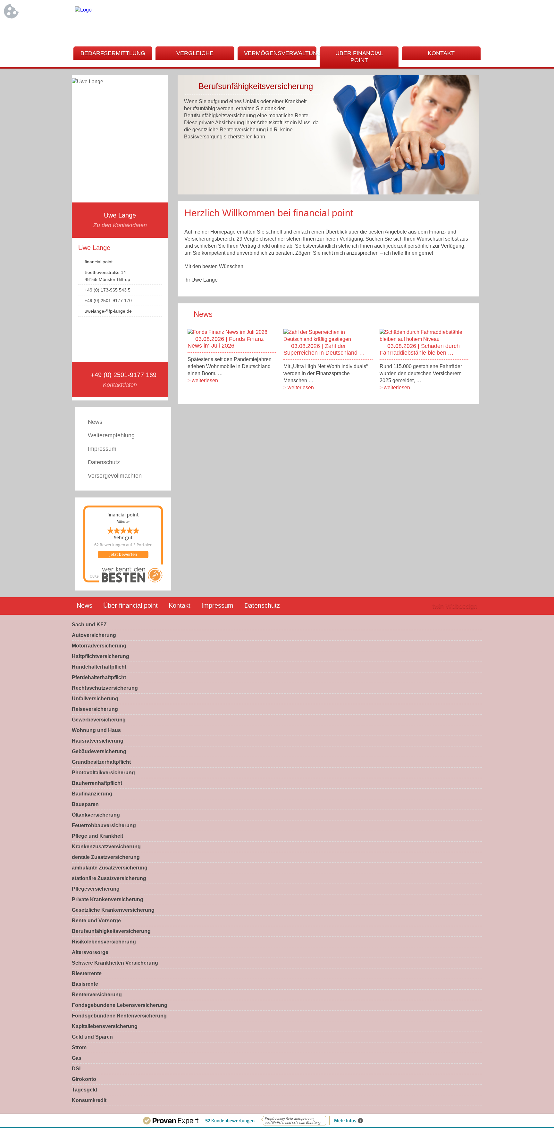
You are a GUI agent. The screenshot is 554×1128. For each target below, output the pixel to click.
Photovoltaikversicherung (103, 772)
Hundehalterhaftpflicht (99, 667)
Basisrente (85, 984)
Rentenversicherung (97, 994)
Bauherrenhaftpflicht (97, 783)
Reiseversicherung (95, 709)
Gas (76, 1058)
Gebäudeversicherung (99, 751)
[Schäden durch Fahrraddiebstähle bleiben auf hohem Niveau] (424, 339)
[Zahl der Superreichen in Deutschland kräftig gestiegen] (328, 339)
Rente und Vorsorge (96, 920)
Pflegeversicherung (96, 889)
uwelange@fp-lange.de (108, 311)
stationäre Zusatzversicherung (109, 878)
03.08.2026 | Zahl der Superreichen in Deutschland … (324, 349)
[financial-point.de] (83, 9)
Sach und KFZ (89, 624)
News (95, 422)
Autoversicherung (94, 635)
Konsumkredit (89, 1100)
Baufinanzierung (92, 793)
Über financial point (359, 56)
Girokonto (84, 1079)
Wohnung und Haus (96, 730)
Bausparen (85, 804)
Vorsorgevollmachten (115, 476)
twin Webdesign (454, 606)
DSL (77, 1068)
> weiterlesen (203, 380)
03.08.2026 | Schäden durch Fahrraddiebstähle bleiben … (420, 349)
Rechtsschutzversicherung (105, 688)
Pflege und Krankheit (97, 836)
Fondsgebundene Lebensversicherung (119, 1005)
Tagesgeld (84, 1089)
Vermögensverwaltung (280, 53)
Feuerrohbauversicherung (104, 825)
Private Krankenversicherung (107, 899)
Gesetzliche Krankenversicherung (113, 910)
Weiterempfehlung (111, 435)
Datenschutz (104, 462)
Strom (79, 1047)
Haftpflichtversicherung (100, 656)
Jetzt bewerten (123, 554)
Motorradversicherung (99, 645)
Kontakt (441, 53)
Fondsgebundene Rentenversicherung (119, 1015)
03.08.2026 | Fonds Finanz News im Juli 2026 (226, 342)
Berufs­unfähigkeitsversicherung (111, 931)
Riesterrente (87, 973)
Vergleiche (195, 53)
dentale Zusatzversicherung (106, 857)
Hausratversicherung (97, 741)
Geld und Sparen (92, 1037)
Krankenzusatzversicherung (106, 846)
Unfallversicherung (95, 698)
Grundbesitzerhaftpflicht (101, 762)
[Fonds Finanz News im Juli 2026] (227, 332)
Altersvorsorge (90, 952)
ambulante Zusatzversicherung (109, 867)
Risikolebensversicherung (104, 941)
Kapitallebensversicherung (105, 1026)
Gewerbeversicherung (99, 719)
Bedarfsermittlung (112, 53)
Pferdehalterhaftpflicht (99, 677)
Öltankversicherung (96, 815)
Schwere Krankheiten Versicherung (115, 963)
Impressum (102, 449)
